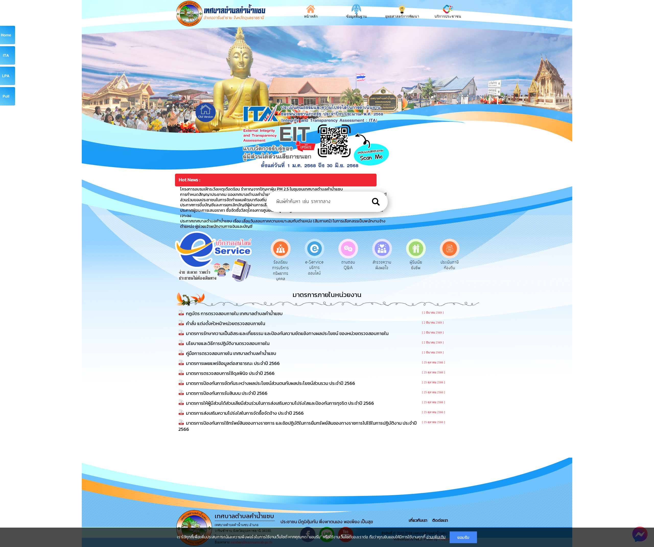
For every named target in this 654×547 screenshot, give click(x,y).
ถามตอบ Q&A (348, 265)
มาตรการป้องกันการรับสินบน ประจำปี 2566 (226, 393)
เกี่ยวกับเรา (418, 520)
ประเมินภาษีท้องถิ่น (450, 265)
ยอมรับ (463, 537)
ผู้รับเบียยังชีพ (416, 265)
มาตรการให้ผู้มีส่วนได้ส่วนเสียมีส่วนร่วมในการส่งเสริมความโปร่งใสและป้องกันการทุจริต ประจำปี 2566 (280, 403)
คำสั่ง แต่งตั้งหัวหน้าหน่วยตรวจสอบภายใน (225, 323)
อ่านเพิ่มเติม (436, 537)
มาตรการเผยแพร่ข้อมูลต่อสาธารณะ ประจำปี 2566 (233, 363)
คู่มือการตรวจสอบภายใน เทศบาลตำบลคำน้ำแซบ (231, 353)
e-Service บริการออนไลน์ (314, 267)
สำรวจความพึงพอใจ (382, 265)
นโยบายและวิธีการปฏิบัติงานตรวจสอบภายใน (228, 343)
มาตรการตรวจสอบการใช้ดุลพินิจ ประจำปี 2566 (230, 373)
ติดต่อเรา (439, 520)
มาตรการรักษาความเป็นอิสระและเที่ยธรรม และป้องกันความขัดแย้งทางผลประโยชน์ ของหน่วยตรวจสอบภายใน (287, 333)
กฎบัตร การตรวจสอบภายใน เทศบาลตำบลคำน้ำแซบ (234, 313)
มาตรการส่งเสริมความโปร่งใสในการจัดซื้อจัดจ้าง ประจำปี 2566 (245, 413)
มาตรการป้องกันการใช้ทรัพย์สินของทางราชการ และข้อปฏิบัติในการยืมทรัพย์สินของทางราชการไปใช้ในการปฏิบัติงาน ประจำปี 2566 (297, 426)
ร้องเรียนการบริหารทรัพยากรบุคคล (280, 270)
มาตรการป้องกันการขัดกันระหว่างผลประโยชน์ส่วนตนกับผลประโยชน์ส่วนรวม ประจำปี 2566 (270, 383)
